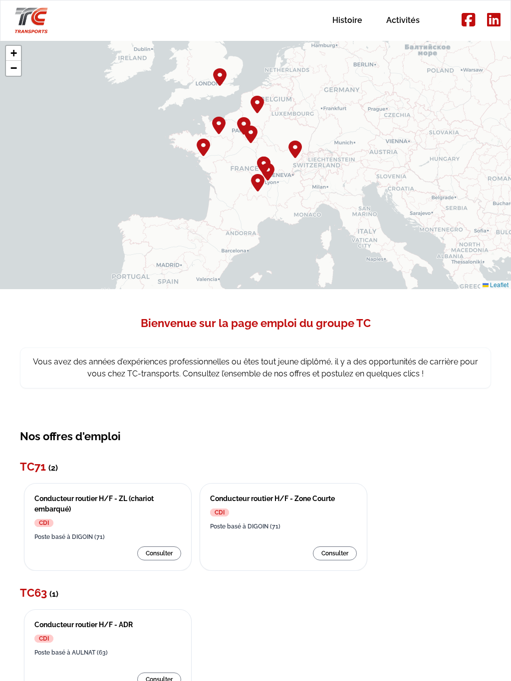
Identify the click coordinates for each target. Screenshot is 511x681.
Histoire (347, 20)
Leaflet (499, 284)
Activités (403, 20)
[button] (258, 103)
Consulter (159, 553)
